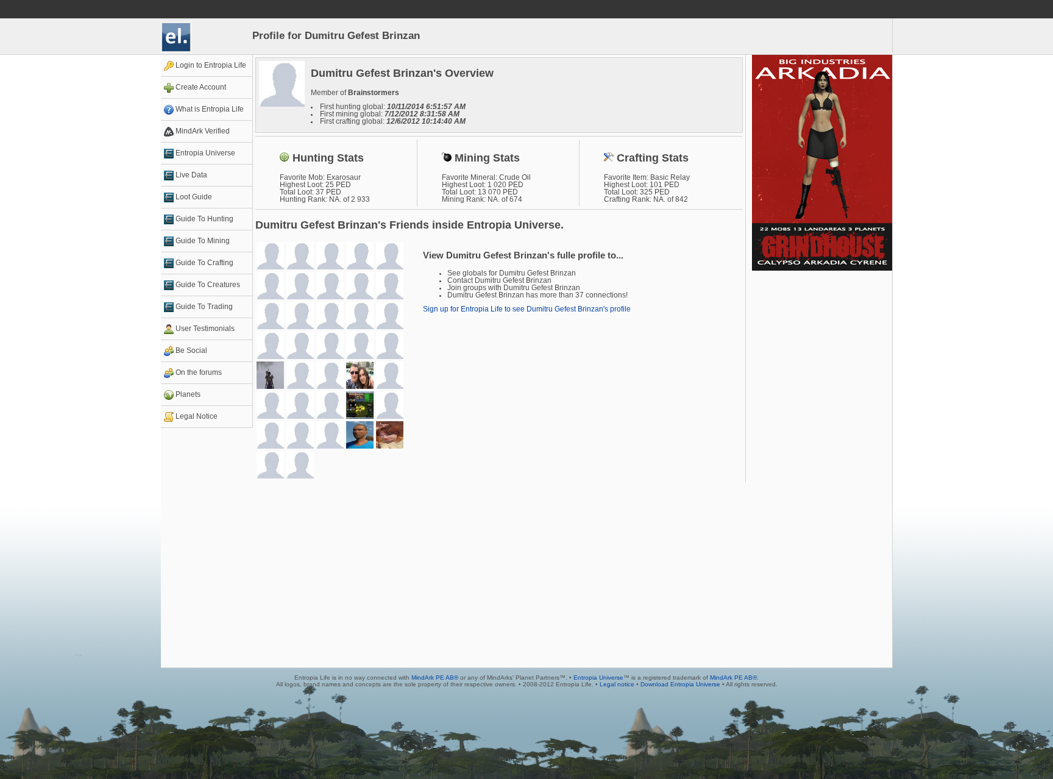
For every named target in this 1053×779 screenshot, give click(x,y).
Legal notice (617, 684)
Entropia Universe (598, 677)
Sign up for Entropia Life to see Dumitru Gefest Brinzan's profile (527, 309)
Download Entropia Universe (680, 684)
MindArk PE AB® (434, 677)
